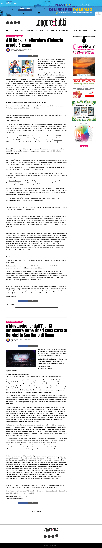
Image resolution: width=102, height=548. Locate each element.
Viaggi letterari (39, 30)
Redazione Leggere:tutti (18, 50)
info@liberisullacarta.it (16, 498)
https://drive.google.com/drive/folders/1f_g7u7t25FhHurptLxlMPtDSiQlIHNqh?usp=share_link (33, 376)
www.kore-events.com (12, 296)
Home (16, 30)
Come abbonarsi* (30, 30)
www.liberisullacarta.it (20, 496)
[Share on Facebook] (23, 56)
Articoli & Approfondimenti (80, 30)
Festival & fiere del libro (51, 30)
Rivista (21, 30)
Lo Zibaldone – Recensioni (65, 30)
